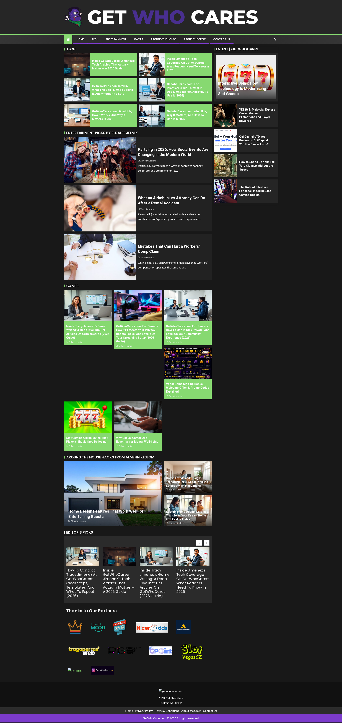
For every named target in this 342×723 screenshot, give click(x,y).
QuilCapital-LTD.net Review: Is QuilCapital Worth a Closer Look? (254, 140)
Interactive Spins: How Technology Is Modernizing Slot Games (242, 88)
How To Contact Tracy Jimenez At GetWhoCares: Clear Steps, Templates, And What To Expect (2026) (81, 583)
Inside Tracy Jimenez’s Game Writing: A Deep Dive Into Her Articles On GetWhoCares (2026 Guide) (155, 583)
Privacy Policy (144, 710)
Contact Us (221, 39)
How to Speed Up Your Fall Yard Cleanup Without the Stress (256, 165)
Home (80, 39)
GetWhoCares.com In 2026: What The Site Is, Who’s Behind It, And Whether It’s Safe (112, 89)
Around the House (163, 39)
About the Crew (195, 39)
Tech (95, 39)
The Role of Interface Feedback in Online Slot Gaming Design (255, 191)
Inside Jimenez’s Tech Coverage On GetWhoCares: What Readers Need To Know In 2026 (192, 581)
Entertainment (116, 39)
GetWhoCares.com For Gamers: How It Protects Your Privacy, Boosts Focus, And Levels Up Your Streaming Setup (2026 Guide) (137, 334)
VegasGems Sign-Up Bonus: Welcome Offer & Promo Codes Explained (187, 387)
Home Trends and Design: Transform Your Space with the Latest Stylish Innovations (187, 481)
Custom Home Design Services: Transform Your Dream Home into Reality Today (187, 515)
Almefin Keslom (148, 160)
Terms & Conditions (167, 710)
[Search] (275, 39)
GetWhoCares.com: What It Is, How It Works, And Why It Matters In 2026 (112, 115)
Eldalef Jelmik (75, 342)
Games (138, 39)
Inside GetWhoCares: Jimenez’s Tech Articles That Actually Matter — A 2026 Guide (113, 64)
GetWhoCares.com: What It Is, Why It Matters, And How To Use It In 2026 (187, 115)
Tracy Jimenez (147, 209)
